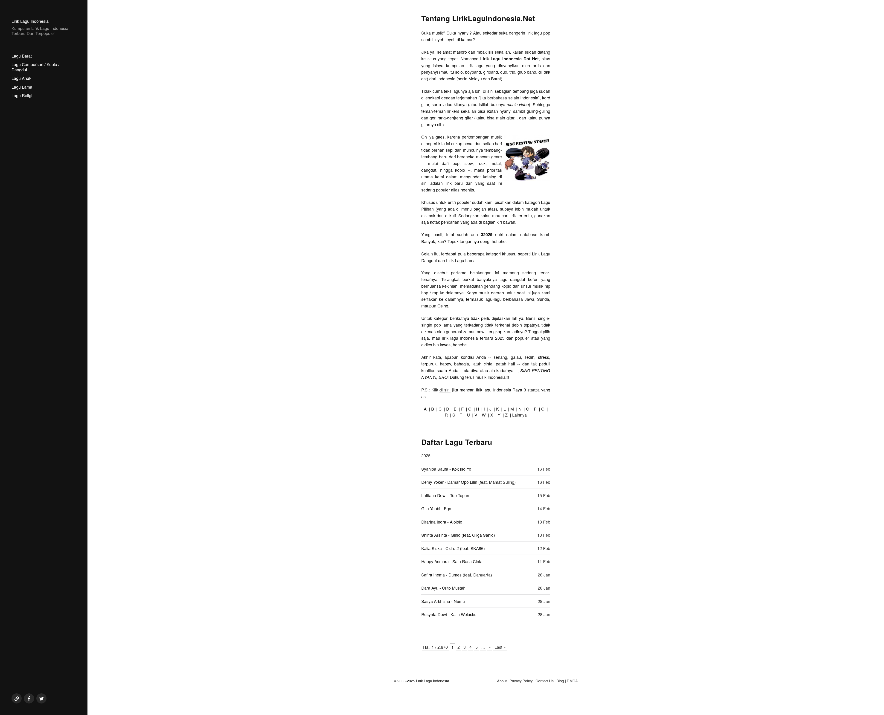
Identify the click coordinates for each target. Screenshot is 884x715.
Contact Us (544, 680)
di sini (445, 390)
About (502, 680)
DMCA (572, 680)
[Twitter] (41, 698)
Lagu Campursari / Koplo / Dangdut (35, 66)
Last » (500, 647)
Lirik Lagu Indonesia (30, 21)
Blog (560, 680)
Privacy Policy (521, 680)
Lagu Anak (21, 78)
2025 (425, 455)
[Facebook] (29, 698)
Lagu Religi (22, 95)
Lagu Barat (22, 56)
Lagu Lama (22, 87)
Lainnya (519, 415)
